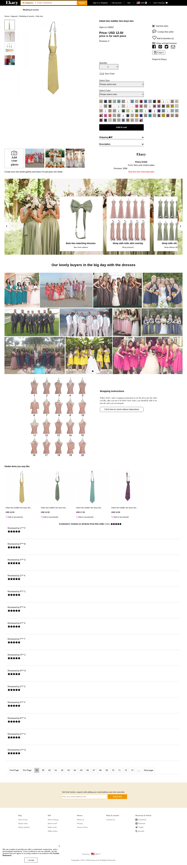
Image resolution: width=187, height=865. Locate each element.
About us (80, 820)
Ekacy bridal (141, 162)
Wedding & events (31, 10)
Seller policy (52, 831)
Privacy (80, 823)
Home (6, 16)
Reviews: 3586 (120, 168)
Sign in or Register (100, 3)
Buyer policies (24, 827)
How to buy (22, 820)
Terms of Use (82, 827)
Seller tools (52, 827)
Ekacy (12, 2)
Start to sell (52, 823)
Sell (128, 3)
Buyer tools (22, 823)
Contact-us (110, 820)
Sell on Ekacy (53, 820)
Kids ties (39, 16)
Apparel (14, 16)
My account (117, 3)
